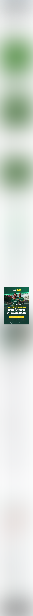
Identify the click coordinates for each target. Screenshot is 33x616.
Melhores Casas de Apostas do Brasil (11, 562)
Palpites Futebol (5, 547)
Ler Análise (17, 233)
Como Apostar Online (7, 567)
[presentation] (15, 87)
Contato (21, 612)
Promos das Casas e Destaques (10, 564)
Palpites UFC (4, 549)
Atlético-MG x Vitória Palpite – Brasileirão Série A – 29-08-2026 (16, 78)
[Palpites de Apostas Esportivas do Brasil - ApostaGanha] (7, 2)
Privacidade (12, 611)
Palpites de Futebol (16, 93)
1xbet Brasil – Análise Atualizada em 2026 (18, 522)
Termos (18, 611)
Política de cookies (26, 611)
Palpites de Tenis (6, 554)
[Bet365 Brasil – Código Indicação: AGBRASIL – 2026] (16, 214)
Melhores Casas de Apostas (11, 198)
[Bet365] (16, 308)
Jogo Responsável (14, 612)
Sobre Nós (5, 611)
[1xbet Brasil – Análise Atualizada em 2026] (16, 245)
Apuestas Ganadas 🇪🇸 (7, 577)
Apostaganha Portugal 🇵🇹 (8, 574)
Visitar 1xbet (12, 262)
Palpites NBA (4, 552)
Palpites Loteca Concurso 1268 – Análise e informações (16, 352)
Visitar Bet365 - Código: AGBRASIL (17, 230)
